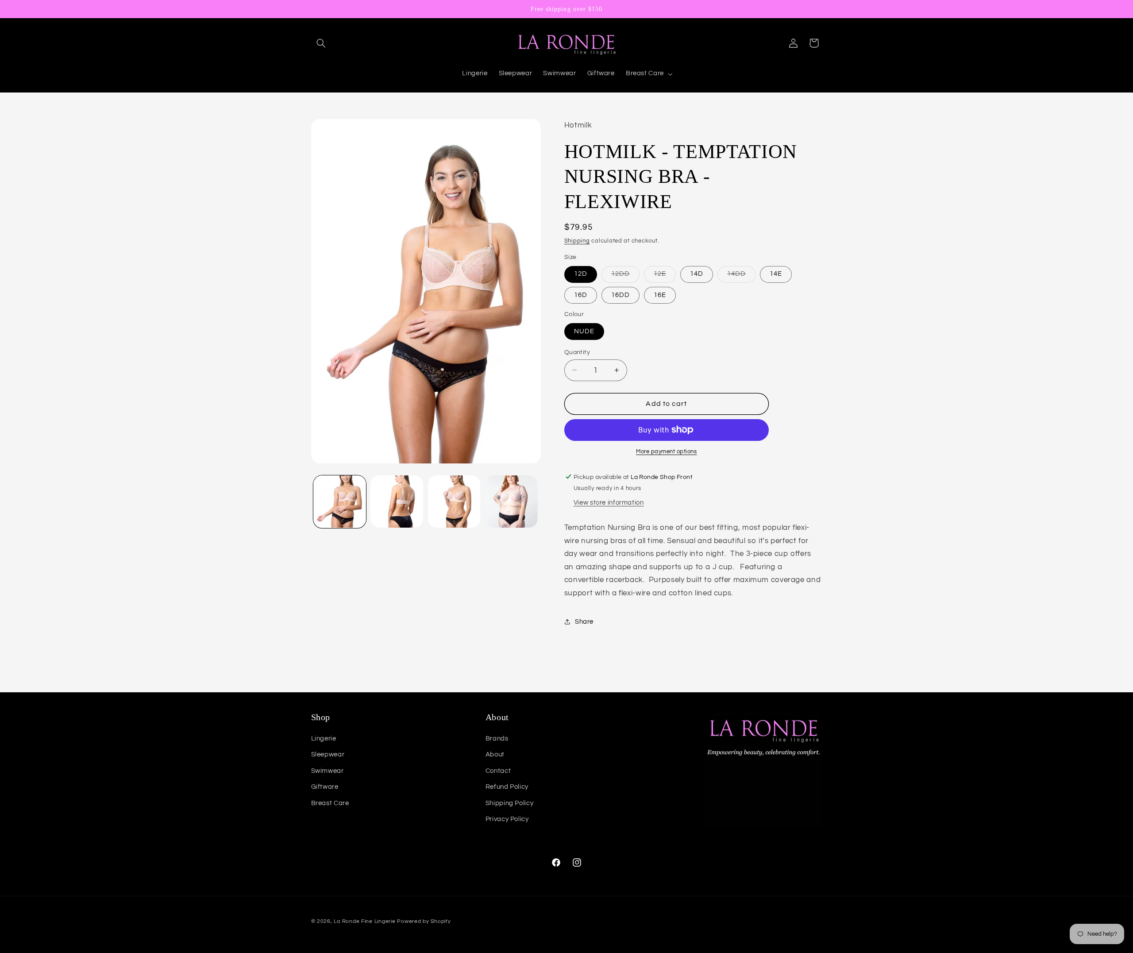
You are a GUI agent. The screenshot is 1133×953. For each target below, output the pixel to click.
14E (776, 273)
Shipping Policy (509, 803)
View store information (609, 502)
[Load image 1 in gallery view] (339, 501)
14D (696, 273)
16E (660, 294)
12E (665, 276)
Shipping (577, 240)
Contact (498, 771)
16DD (620, 294)
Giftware (325, 786)
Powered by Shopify (424, 921)
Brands (497, 738)
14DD (741, 276)
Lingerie (323, 738)
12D (580, 273)
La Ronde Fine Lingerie (364, 921)
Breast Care (330, 803)
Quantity (577, 352)
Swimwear (327, 771)
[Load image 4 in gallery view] (511, 501)
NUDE (584, 331)
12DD (625, 276)
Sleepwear (328, 754)
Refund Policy (507, 786)
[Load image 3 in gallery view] (454, 501)
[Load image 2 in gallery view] (396, 501)
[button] (321, 43)
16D (580, 294)
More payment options (666, 452)
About (495, 754)
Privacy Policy (507, 819)
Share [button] (584, 621)
